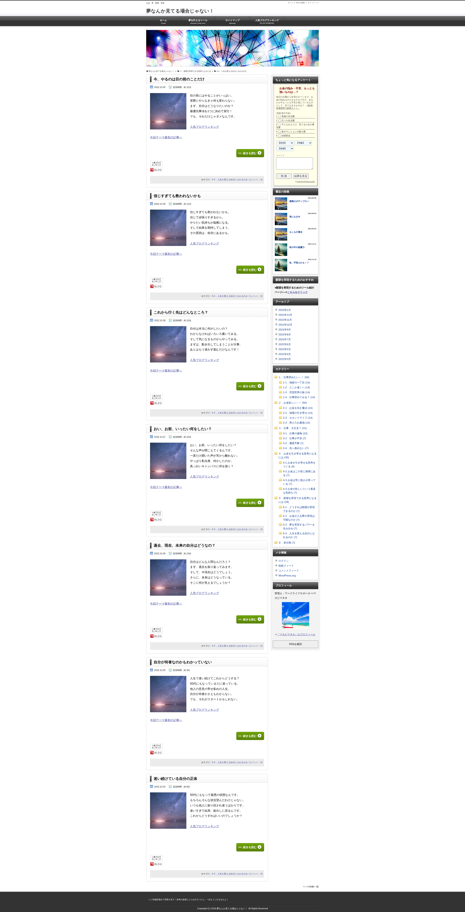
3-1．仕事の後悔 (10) (295, 433)
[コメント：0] (255, 179)
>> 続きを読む (247, 153)
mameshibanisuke (306, 181)
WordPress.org (287, 575)
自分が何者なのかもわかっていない (183, 662)
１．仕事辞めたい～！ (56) (293, 377)
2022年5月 (284, 349)
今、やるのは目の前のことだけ (179, 79)
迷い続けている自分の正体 (175, 779)
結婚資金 (286, 135)
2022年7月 (284, 339)
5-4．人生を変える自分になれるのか (230, 179)
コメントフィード (288, 570)
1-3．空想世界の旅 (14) (296, 392)
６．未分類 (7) (286, 542)
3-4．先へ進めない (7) (296, 448)
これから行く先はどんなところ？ (181, 312)
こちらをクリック (297, 292)
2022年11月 (285, 319)
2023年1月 (284, 309)
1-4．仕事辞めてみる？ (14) (299, 397)
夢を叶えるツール (198, 21)
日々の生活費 (288, 120)
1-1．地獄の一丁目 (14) (296, 382)
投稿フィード (286, 565)
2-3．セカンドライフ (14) (298, 417)
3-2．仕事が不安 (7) (294, 438)
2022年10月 (285, 324)
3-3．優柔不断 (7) (293, 443)
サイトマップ (313, 3)
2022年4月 (284, 354)
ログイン (283, 560)
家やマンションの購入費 (294, 131)
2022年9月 (284, 329)
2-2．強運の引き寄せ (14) (298, 412)
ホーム (290, 3)
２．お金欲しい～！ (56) (292, 402)
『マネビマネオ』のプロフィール (296, 634)
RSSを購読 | (302, 3)
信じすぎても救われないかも (177, 196)
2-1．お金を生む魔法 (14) (298, 407)
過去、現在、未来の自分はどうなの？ (184, 545)
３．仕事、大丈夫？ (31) (292, 428)
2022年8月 (284, 334)
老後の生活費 (288, 116)
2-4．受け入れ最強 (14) (296, 422)
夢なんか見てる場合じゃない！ (180, 11)
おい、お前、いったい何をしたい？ (183, 429)
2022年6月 (284, 344)
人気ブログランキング (267, 21)
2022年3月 (284, 359)
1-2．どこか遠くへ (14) (296, 387)
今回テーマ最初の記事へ (166, 137)
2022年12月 (285, 314)
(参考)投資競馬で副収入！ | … (294, 107)
